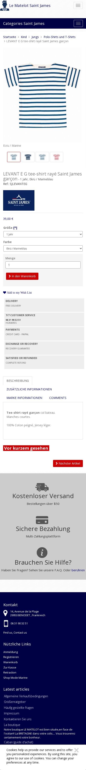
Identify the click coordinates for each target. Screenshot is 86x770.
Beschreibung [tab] (17, 381)
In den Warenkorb (23, 276)
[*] (15, 228)
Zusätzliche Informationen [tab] (29, 389)
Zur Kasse (9, 667)
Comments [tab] (57, 398)
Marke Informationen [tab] (24, 398)
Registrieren (11, 657)
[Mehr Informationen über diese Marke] (18, 200)
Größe (10, 228)
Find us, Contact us (15, 632)
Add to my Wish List (19, 292)
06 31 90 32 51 (19, 623)
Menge (10, 258)
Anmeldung (10, 652)
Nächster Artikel (69, 463)
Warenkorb (10, 662)
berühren (78, 570)
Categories (13, 23)
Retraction (9, 672)
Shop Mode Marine (15, 678)
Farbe (7, 242)
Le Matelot (19, 5)
